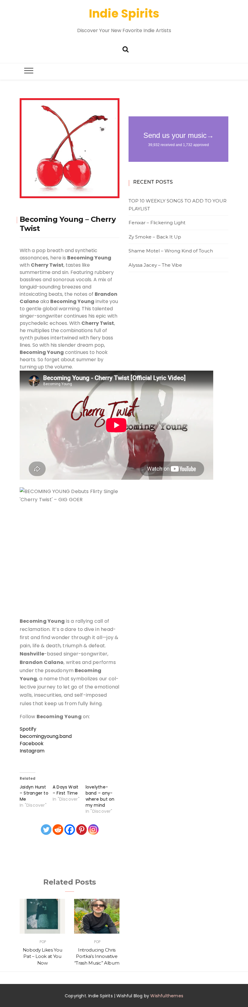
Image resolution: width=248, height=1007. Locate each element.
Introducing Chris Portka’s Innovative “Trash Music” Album (96, 956)
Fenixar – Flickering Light (157, 222)
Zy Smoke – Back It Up (155, 237)
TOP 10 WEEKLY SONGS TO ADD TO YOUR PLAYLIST (178, 205)
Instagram (32, 750)
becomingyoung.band (46, 736)
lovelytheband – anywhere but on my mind (100, 796)
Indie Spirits (124, 13)
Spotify (28, 728)
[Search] (125, 48)
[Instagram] (93, 829)
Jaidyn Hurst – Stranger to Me (34, 793)
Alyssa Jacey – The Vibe (155, 265)
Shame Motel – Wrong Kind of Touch (171, 251)
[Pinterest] (81, 829)
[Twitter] (46, 829)
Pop (43, 941)
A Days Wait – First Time (65, 790)
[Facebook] (69, 829)
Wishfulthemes (166, 996)
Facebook (32, 743)
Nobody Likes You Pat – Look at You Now (42, 956)
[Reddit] (58, 829)
